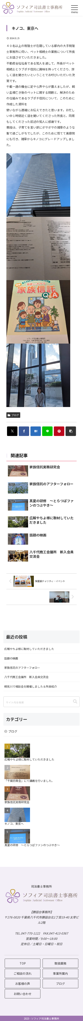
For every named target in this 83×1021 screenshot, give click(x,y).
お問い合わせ (22, 994)
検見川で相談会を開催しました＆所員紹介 (30, 686)
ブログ (15, 415)
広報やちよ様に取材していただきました (29, 649)
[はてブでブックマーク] (35, 431)
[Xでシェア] (12, 431)
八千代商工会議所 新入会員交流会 (26, 677)
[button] (71, 431)
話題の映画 (11, 658)
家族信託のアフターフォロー (22, 668)
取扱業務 (60, 963)
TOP (23, 963)
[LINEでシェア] (47, 431)
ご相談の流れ (22, 973)
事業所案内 (60, 973)
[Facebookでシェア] (24, 431)
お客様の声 (22, 983)
